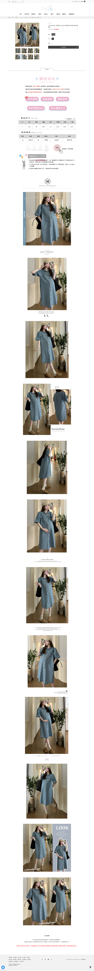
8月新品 (16, 17)
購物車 (83, 1)
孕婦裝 (39, 14)
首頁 (9, 17)
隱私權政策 (11, 961)
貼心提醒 (19, 957)
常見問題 (15, 957)
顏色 (49, 34)
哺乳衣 (52, 14)
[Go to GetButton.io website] (3, 969)
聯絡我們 (19, 959)
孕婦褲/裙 (33, 14)
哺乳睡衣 (58, 14)
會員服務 (10, 957)
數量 (49, 43)
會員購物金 (16, 961)
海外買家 (28, 957)
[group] (17, 50)
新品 (21, 14)
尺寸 (49, 38)
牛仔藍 (53, 34)
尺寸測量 (23, 957)
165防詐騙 (21, 961)
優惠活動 (64, 14)
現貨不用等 (27, 14)
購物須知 (15, 959)
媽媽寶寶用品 (71, 14)
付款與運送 (24, 959)
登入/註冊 (76, 1)
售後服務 (29, 959)
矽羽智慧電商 (83, 959)
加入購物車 (63, 47)
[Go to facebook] (3, 967)
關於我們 (10, 959)
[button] (17, 35)
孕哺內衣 (46, 14)
